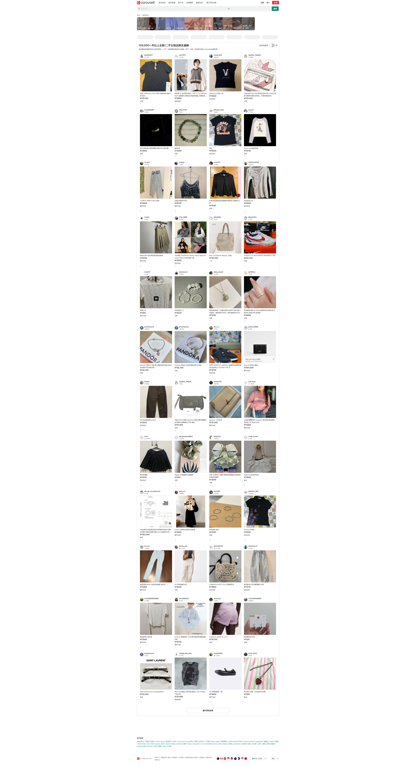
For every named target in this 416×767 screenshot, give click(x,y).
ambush (252, 741)
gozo (163, 741)
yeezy (165, 746)
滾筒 (169, 746)
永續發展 (174, 757)
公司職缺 (181, 757)
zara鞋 (254, 744)
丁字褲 (207, 741)
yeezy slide (160, 744)
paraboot (236, 744)
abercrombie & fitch (235, 741)
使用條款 (202, 757)
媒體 (169, 757)
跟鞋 (230, 744)
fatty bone (141, 744)
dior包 (173, 744)
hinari (246, 741)
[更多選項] (141, 104)
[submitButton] (275, 9)
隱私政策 (208, 757)
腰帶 (184, 744)
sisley (217, 741)
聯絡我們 (163, 757)
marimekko (208, 744)
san (148, 744)
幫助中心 (157, 757)
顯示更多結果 (208, 710)
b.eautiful (189, 741)
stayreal (179, 744)
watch (272, 741)
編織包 (266, 741)
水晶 (155, 746)
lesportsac (140, 741)
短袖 (248, 744)
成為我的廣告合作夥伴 (191, 757)
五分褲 (243, 744)
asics (158, 741)
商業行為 (157, 760)
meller (174, 741)
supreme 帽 (141, 746)
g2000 (201, 741)
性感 (195, 741)
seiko (259, 744)
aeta (212, 741)
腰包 (264, 744)
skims (153, 744)
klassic (225, 744)
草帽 (147, 741)
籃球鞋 (168, 741)
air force (149, 746)
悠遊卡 (152, 741)
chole (167, 744)
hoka (189, 744)
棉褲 (159, 746)
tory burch (181, 741)
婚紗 (277, 741)
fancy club (217, 744)
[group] (208, 23)
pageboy (259, 741)
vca (202, 744)
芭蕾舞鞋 (224, 741)
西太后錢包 (271, 744)
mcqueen (196, 744)
